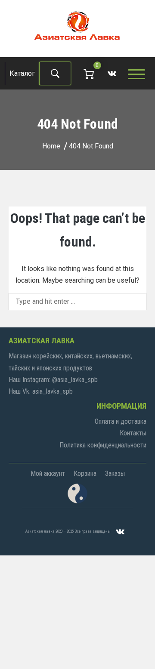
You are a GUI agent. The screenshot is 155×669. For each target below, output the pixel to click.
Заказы (115, 473)
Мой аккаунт (48, 473)
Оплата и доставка (120, 421)
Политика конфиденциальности (102, 445)
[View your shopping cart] (89, 73)
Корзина (85, 473)
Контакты (133, 433)
